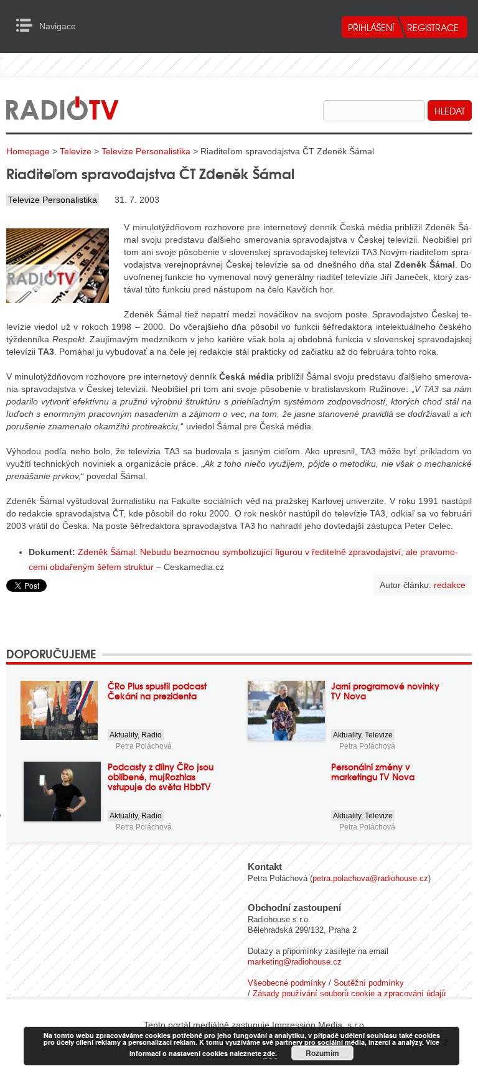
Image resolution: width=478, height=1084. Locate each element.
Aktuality (124, 735)
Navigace (27, 25)
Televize (75, 151)
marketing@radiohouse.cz (295, 961)
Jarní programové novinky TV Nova (385, 691)
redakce (450, 585)
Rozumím (322, 1052)
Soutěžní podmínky (369, 983)
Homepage (28, 151)
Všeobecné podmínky (287, 983)
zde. (270, 1053)
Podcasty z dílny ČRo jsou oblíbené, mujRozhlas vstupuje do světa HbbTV (160, 776)
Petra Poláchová (144, 746)
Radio (151, 735)
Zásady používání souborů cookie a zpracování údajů (349, 993)
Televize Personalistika (145, 151)
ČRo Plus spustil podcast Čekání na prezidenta (157, 691)
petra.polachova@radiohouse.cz (370, 878)
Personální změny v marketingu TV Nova (373, 771)
